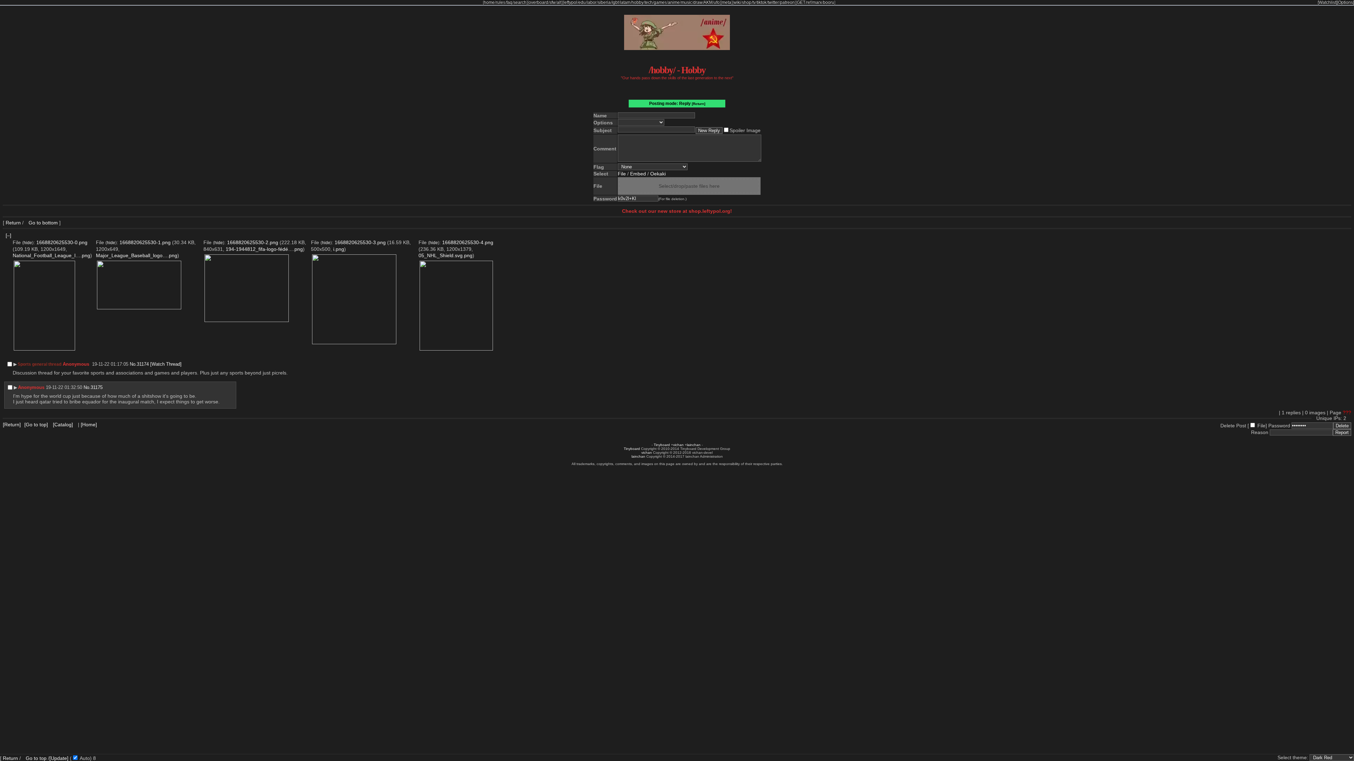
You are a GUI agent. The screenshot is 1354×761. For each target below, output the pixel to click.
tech (649, 2)
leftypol (570, 2)
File (622, 174)
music (686, 2)
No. (133, 364)
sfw (552, 2)
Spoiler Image (745, 130)
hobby (638, 2)
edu (582, 2)
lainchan (694, 445)
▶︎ (15, 364)
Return (13, 222)
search (519, 2)
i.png (338, 249)
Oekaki (658, 174)
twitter (773, 2)
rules (500, 2)
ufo (717, 2)
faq (509, 2)
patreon (787, 2)
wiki (737, 2)
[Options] (1345, 2)
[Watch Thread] (166, 364)
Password (1279, 425)
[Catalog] (63, 424)
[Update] (58, 758)
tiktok (762, 2)
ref (808, 2)
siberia (604, 2)
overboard (538, 2)
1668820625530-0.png (61, 242)
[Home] (89, 424)
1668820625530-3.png (360, 242)
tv (754, 2)
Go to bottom (42, 222)
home (489, 2)
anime (674, 2)
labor (592, 2)
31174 (143, 364)
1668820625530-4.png (467, 242)
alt (559, 2)
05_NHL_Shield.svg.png (445, 255)
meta (726, 2)
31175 (97, 387)
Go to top (36, 758)
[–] (8, 235)
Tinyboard (662, 445)
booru (828, 2)
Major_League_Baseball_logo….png (136, 255)
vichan (678, 445)
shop (746, 2)
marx (817, 2)
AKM (708, 2)
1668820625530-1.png (145, 242)
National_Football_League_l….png (51, 255)
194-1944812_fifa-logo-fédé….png (264, 249)
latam (625, 2)
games (660, 2)
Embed (638, 174)
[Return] (698, 104)
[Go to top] (36, 424)
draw (698, 2)
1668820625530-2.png (252, 242)
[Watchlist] (1327, 2)
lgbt (615, 2)
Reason (1259, 432)
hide (28, 242)
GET (801, 2)
